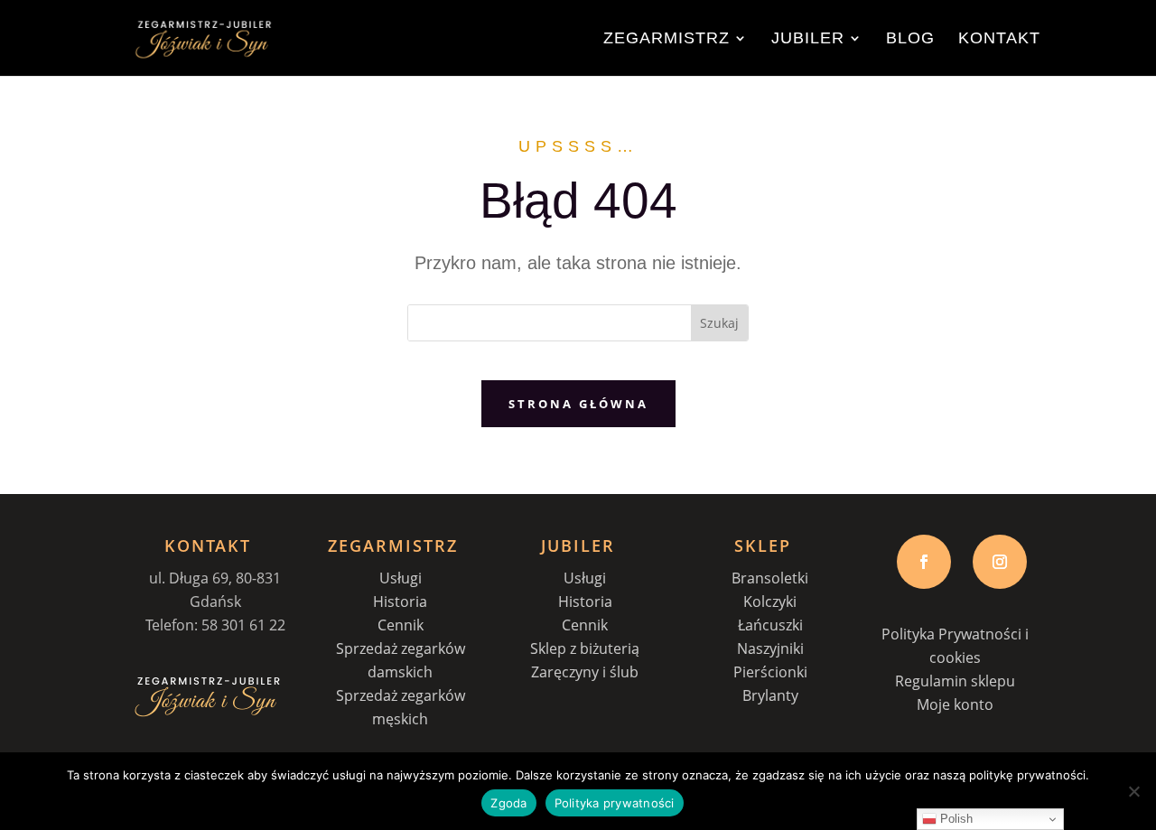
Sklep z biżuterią (584, 648)
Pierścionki (770, 672)
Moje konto (955, 704)
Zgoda (508, 803)
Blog (910, 39)
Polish (955, 818)
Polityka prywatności (615, 803)
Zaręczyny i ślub (585, 672)
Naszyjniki (770, 648)
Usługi (400, 578)
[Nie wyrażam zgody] (1133, 791)
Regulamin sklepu (955, 681)
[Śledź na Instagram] (1000, 562)
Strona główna (578, 404)
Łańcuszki (770, 625)
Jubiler (807, 39)
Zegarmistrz (666, 39)
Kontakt (999, 39)
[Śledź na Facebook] (924, 562)
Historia (400, 601)
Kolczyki (770, 601)
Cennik (401, 625)
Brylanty (770, 695)
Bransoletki (770, 578)
